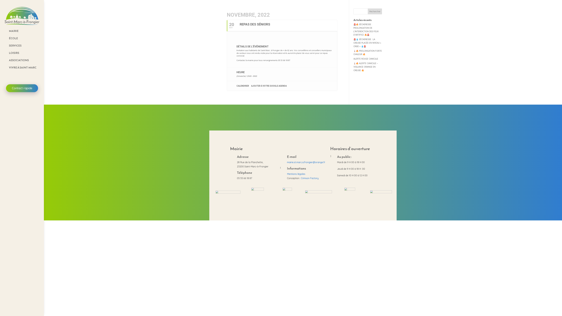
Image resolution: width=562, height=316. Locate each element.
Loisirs (14, 53)
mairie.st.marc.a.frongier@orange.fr (306, 162)
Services (15, 46)
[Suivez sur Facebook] (22, 104)
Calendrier (243, 86)
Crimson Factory (310, 178)
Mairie (14, 31)
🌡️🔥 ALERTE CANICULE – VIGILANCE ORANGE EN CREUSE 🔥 (365, 67)
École (13, 38)
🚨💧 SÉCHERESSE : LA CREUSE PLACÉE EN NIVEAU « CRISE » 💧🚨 (367, 43)
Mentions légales (296, 173)
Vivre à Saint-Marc (22, 67)
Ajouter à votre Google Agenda (269, 86)
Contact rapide (22, 88)
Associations (19, 60)
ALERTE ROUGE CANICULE (365, 58)
